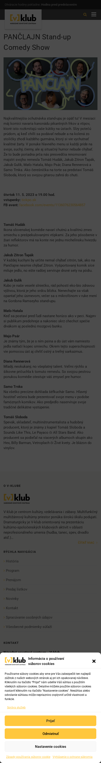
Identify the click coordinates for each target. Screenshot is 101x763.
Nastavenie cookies (50, 747)
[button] (94, 661)
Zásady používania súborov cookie (28, 757)
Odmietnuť (51, 734)
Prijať (50, 721)
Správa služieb (16, 707)
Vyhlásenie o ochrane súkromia (73, 757)
